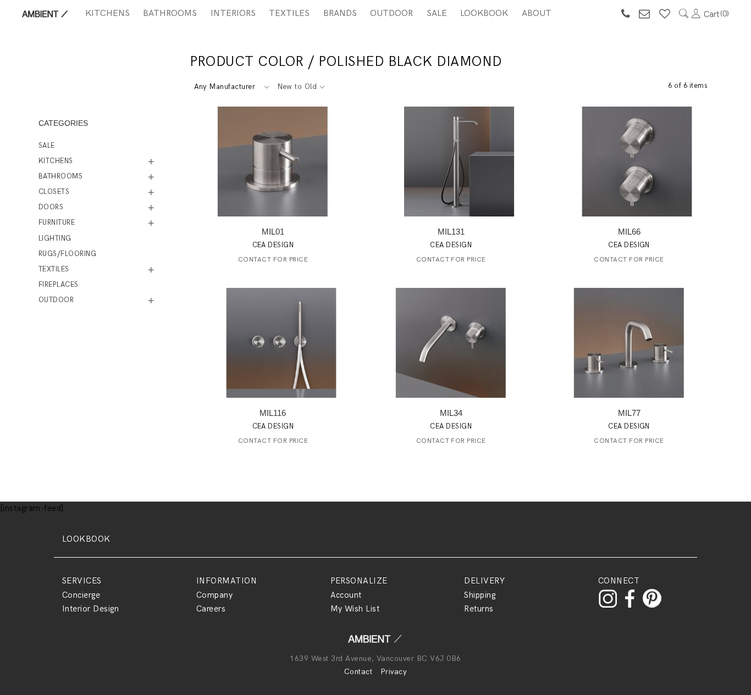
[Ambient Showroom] (375, 642)
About (536, 13)
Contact (358, 671)
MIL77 (629, 413)
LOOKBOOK (86, 539)
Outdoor (391, 13)
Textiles (289, 13)
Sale (46, 145)
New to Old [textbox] (297, 86)
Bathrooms (170, 13)
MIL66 (629, 231)
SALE (437, 13)
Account (346, 595)
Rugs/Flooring (67, 253)
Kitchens (107, 13)
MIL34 (451, 413)
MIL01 (273, 231)
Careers (210, 609)
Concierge (81, 595)
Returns (478, 609)
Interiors (233, 13)
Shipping (479, 595)
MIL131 (451, 231)
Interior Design (90, 609)
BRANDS (340, 13)
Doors (50, 207)
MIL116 (272, 413)
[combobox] (231, 86)
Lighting (54, 238)
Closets (53, 191)
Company (214, 595)
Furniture (56, 222)
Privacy (393, 671)
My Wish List (355, 609)
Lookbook (484, 13)
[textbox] (231, 86)
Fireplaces (58, 284)
